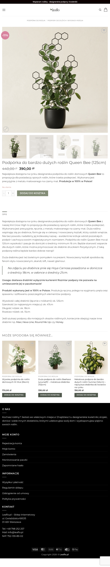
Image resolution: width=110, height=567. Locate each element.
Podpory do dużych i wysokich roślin (65, 21)
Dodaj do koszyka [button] (14, 395)
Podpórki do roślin (36, 21)
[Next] (102, 79)
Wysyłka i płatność (12, 482)
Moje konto (8, 448)
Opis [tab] (4, 214)
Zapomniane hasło (12, 465)
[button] (4, 9)
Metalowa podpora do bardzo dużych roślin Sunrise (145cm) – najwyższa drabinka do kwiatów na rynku (90, 383)
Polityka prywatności (14, 499)
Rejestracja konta (12, 443)
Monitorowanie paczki (14, 460)
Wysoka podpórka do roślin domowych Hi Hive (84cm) (16, 380)
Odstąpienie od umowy (15, 493)
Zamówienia (9, 454)
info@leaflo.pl (15, 532)
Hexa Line (28, 322)
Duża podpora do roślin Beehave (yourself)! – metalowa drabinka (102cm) (54, 382)
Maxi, (19, 322)
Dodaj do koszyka (32, 193)
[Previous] (7, 79)
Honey (59, 322)
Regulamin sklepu (12, 487)
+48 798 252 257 (15, 528)
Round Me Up (43, 322)
